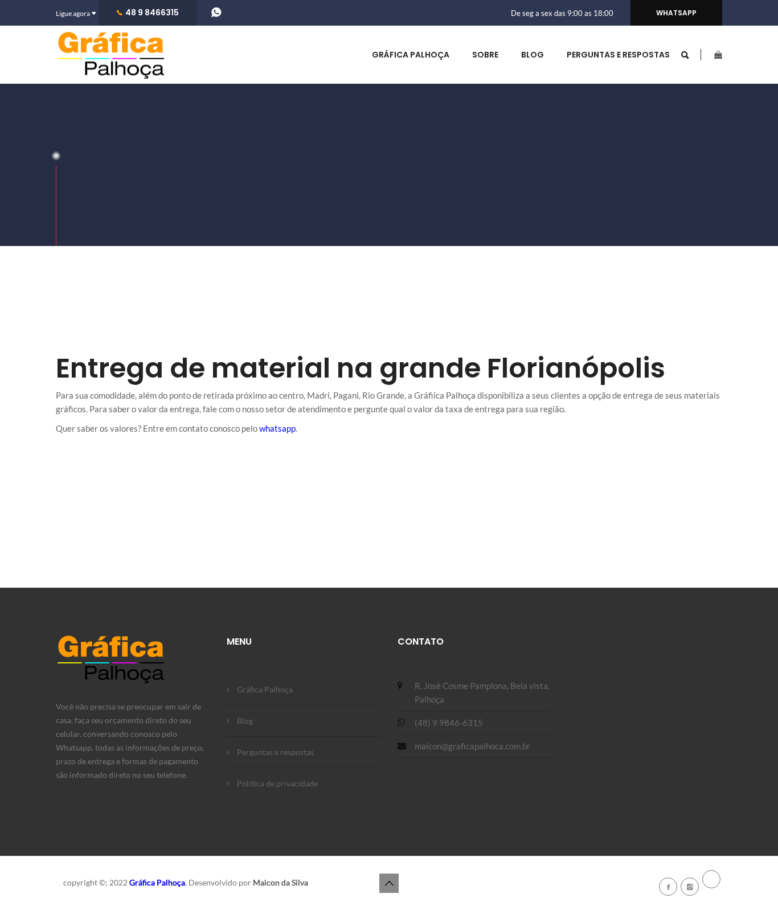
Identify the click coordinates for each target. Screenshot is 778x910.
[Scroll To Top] (389, 883)
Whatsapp (676, 13)
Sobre (485, 54)
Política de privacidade (277, 783)
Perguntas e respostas (618, 54)
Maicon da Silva (280, 882)
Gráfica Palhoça (410, 54)
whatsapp (277, 428)
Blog (532, 54)
